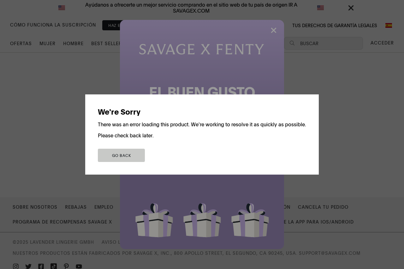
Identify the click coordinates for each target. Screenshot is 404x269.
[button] (121, 155)
